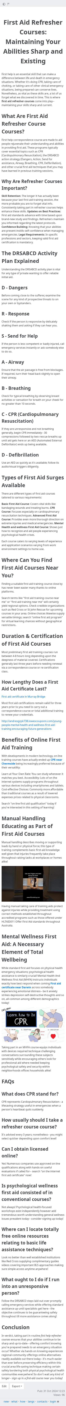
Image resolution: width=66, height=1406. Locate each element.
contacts (42, 1401)
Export (16, 1386)
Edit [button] (4, 1386)
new (6, 1401)
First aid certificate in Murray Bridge (23, 696)
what (14, 1401)
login (53, 1401)
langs (31, 1401)
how (22, 1401)
